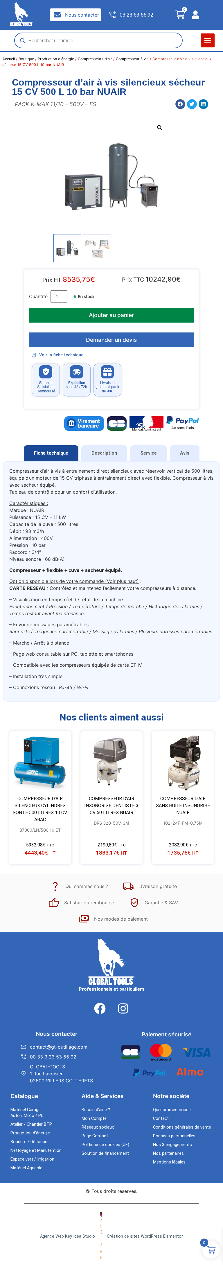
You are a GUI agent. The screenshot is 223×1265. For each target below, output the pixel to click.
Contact (161, 1118)
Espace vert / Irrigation (32, 1159)
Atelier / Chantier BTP (31, 1124)
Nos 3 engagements (172, 1144)
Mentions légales (169, 1162)
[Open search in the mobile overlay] (98, 40)
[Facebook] (100, 1008)
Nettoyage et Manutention (36, 1150)
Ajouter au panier (111, 315)
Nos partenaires (168, 1153)
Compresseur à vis (132, 59)
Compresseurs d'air (95, 59)
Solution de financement (105, 1153)
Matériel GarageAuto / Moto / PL (26, 1112)
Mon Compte (94, 1118)
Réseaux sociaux (98, 1127)
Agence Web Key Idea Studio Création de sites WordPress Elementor (111, 1236)
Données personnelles (174, 1136)
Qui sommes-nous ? (172, 1109)
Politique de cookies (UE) (105, 1144)
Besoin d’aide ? (96, 1109)
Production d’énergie (30, 1133)
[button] (208, 40)
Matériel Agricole (26, 1168)
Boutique (26, 59)
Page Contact (95, 1136)
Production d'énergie (56, 59)
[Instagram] (123, 1008)
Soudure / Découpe (28, 1141)
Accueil (8, 59)
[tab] (51, 453)
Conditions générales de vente (182, 1127)
